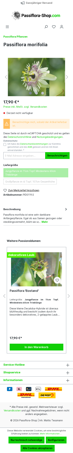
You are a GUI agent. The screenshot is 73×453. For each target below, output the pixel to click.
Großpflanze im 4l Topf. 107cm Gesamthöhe (30, 181)
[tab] (35, 215)
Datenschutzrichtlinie (19, 136)
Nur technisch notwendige (26, 440)
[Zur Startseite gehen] (36, 15)
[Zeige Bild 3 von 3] (42, 93)
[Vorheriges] (5, 77)
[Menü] (7, 27)
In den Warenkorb (36, 347)
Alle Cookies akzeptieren (37, 448)
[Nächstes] (67, 77)
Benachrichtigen (57, 155)
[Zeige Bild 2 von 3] (36, 93)
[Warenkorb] (68, 25)
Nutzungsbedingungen (50, 136)
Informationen (13, 380)
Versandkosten (12, 410)
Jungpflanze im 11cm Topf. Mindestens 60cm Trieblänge (30, 173)
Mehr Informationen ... (51, 433)
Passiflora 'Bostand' (24, 291)
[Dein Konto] (62, 27)
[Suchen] (46, 27)
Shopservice (11, 372)
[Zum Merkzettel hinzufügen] (57, 280)
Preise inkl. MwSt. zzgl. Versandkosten (25, 106)
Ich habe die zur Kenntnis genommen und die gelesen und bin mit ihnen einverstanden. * (34, 147)
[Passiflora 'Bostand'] (36, 269)
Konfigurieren (56, 440)
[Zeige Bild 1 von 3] (30, 93)
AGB (30, 147)
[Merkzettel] (54, 27)
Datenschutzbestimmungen (34, 144)
